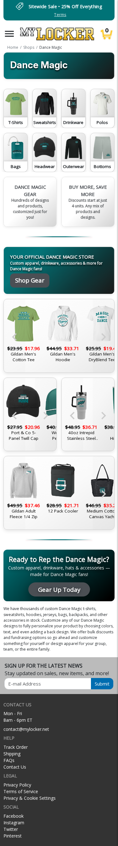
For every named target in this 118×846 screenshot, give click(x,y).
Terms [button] (60, 14)
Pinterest (12, 836)
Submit (102, 684)
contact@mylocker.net (26, 729)
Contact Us (14, 767)
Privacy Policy (17, 785)
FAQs (8, 760)
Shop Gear (29, 280)
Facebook (13, 816)
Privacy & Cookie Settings (29, 798)
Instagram (13, 823)
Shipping (11, 754)
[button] (9, 34)
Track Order (15, 747)
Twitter (10, 829)
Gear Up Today (59, 589)
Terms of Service (20, 791)
